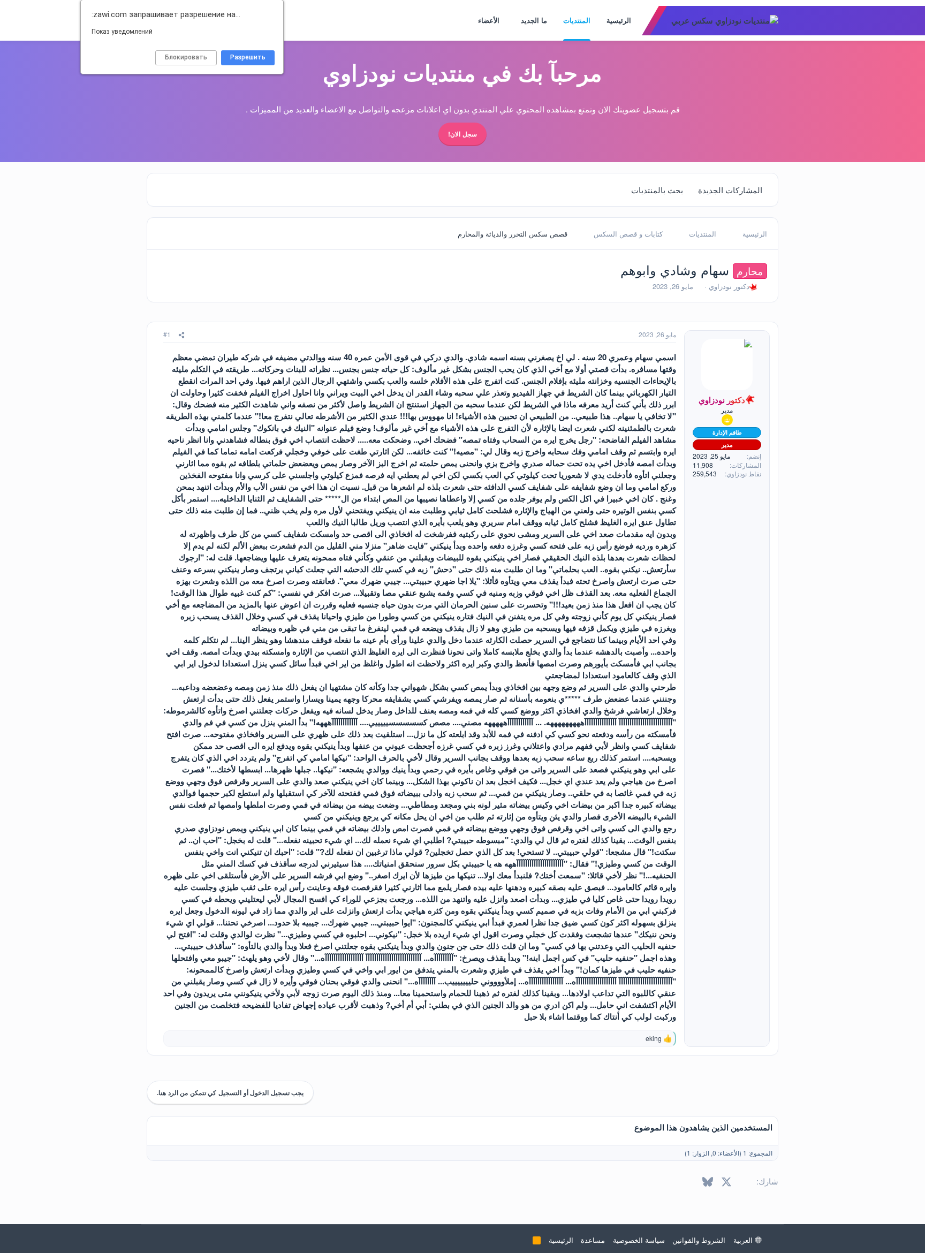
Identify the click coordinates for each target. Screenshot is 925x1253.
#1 (167, 334)
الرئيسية (618, 20)
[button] (513, 20)
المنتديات (576, 20)
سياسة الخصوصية (639, 1240)
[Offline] (704, 344)
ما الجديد (534, 20)
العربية (744, 1240)
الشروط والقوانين (698, 1240)
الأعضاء (488, 20)
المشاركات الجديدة (730, 189)
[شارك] (181, 335)
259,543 (705, 474)
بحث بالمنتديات (657, 189)
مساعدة (593, 1240)
